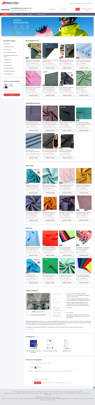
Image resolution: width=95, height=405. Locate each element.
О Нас (21, 14)
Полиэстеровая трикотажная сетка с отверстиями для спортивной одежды (48, 276)
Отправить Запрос (33, 67)
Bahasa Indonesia (47, 394)
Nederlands (70, 393)
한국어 (61, 393)
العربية (65, 393)
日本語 (27, 393)
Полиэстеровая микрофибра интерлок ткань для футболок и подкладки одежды (83, 276)
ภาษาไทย (78, 393)
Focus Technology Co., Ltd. (46, 397)
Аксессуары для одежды (8, 71)
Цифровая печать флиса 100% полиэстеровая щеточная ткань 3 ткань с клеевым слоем (66, 61)
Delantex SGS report (67, 351)
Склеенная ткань (7, 62)
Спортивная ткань (7, 65)
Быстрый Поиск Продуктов (70, 391)
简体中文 (18, 393)
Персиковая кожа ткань (8, 68)
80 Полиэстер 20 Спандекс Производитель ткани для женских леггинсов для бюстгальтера (50, 186)
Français (31, 393)
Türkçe (83, 393)
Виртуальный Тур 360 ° (39, 311)
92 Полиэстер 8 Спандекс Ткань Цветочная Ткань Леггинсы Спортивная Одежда (66, 186)
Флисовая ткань (7, 49)
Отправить (37, 382)
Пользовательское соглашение (29, 391)
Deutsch (40, 393)
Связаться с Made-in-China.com (57, 391)
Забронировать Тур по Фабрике (38, 315)
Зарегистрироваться (79, 3)
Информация (79, 391)
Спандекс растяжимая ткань (9, 52)
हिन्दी (74, 393)
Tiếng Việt (88, 393)
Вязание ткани (6, 43)
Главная (5, 14)
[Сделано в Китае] (10, 2)
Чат (12, 86)
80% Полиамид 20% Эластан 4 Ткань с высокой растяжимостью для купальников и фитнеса (49, 124)
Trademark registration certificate (50, 351)
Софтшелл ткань (7, 59)
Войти (71, 3)
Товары (14, 14)
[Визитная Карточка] (19, 83)
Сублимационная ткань (8, 46)
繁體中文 (23, 393)
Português (46, 393)
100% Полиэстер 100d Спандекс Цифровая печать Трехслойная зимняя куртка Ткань (33, 61)
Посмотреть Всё (29, 329)
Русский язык (56, 393)
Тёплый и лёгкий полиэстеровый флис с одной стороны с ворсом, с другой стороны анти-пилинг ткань (84, 61)
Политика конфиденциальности (43, 391)
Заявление (19, 391)
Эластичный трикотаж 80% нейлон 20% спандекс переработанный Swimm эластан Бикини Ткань (50, 151)
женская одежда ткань (8, 74)
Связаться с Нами (41, 14)
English (13, 393)
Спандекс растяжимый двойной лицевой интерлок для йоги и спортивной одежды (83, 186)
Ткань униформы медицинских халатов (10, 56)
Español (36, 393)
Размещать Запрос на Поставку (63, 382)
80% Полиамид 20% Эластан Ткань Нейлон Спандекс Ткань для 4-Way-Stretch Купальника (33, 124)
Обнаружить (30, 14)
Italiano (50, 393)
